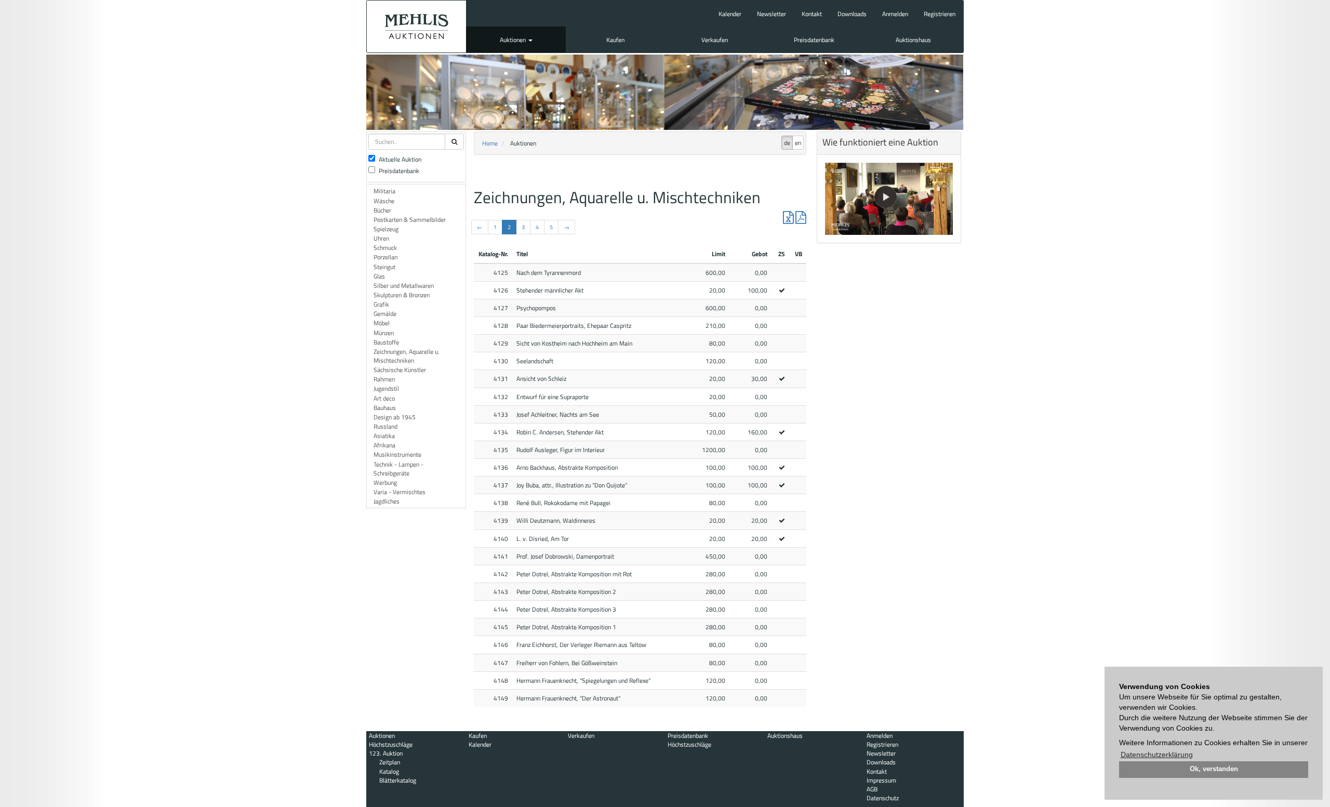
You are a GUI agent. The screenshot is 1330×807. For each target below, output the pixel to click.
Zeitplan (389, 762)
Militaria (384, 191)
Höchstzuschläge (391, 744)
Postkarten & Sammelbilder (410, 219)
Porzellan (385, 257)
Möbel (382, 323)
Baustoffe (386, 342)
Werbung (385, 482)
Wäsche (384, 201)
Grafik (381, 304)
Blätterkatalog (397, 780)
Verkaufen (714, 40)
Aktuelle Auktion (400, 159)
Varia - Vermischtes (399, 492)
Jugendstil (386, 388)
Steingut (384, 267)
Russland (385, 426)
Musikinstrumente (397, 454)
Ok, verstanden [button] (1214, 769)
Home (490, 143)
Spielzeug (386, 229)
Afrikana (384, 445)
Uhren (381, 238)
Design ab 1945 (395, 417)
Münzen (384, 333)
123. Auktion (386, 753)
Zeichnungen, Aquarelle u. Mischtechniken (407, 356)
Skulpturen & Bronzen (402, 295)
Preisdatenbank (814, 40)
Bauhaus (385, 408)
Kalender (730, 14)
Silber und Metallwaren (404, 285)
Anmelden (895, 14)
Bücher (382, 210)
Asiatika (384, 436)
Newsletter (771, 14)
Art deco (384, 398)
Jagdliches (387, 501)
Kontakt (812, 14)
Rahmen (384, 379)
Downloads (852, 14)
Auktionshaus (913, 40)
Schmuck (385, 248)
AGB (872, 789)
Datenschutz (883, 798)
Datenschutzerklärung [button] (1157, 754)
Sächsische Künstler (400, 370)
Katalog (389, 771)
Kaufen (615, 40)
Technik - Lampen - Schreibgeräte (398, 468)
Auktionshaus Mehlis (416, 26)
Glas (379, 276)
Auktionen (513, 40)
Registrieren (939, 14)
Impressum (881, 780)
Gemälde (385, 314)
